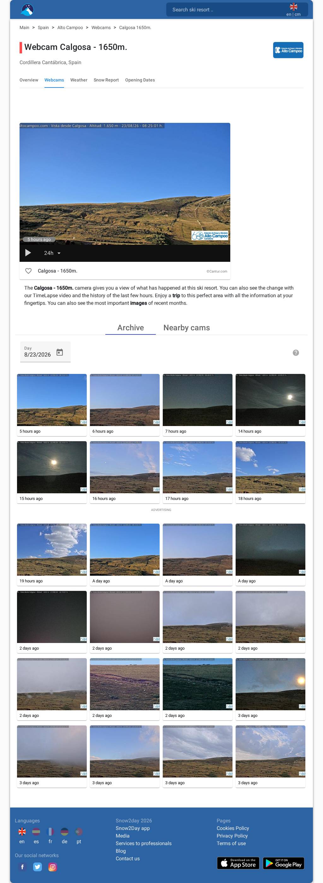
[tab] (130, 327)
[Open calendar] (60, 352)
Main (25, 27)
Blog (121, 851)
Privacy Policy (232, 836)
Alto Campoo (70, 27)
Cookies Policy (233, 828)
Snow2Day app (133, 828)
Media (123, 836)
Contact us (128, 859)
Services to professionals (144, 843)
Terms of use (231, 843)
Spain (44, 27)
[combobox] (228, 9)
